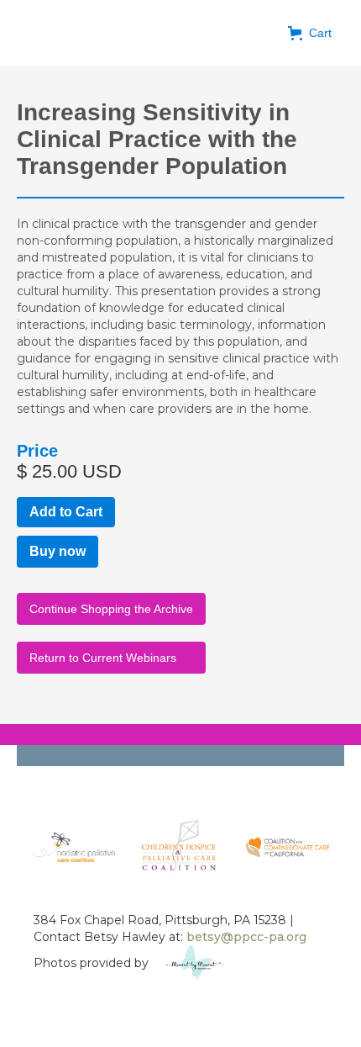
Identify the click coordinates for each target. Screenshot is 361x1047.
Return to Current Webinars (102, 657)
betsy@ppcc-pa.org (246, 936)
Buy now (57, 551)
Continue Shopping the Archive (111, 609)
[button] (309, 33)
